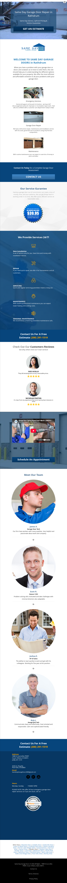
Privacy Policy (33, 879)
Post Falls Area (37, 854)
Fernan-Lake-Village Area (26, 848)
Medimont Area (38, 851)
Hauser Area (23, 849)
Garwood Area (41, 848)
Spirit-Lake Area (47, 852)
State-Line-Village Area (23, 854)
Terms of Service (34, 874)
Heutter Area (18, 851)
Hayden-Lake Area (45, 849)
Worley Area (48, 854)
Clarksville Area (48, 845)
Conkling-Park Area (35, 846)
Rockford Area (35, 852)
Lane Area (28, 851)
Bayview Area (26, 845)
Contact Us (33, 869)
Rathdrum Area (23, 852)
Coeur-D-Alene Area (20, 846)
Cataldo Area (36, 845)
